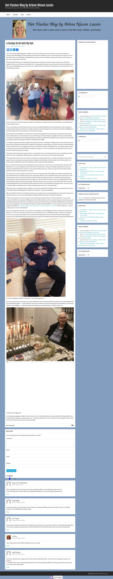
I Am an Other (83, 173)
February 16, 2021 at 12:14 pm (18, 502)
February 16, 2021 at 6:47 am (18, 554)
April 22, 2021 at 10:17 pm (17, 484)
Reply (7, 494)
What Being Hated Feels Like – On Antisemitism (92, 171)
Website (8, 463)
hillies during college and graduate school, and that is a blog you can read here (37, 205)
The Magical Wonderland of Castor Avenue (94, 119)
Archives (15, 14)
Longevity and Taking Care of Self (88, 178)
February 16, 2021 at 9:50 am (18, 538)
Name (8, 449)
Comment (9, 438)
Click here (80, 198)
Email (7, 456)
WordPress (96, 573)
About (8, 14)
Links (22, 14)
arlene (23, 46)
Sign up (29, 14)
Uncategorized (11, 425)
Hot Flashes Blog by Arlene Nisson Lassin (29, 5)
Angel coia (82, 129)
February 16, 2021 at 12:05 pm (18, 520)
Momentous (105, 573)
